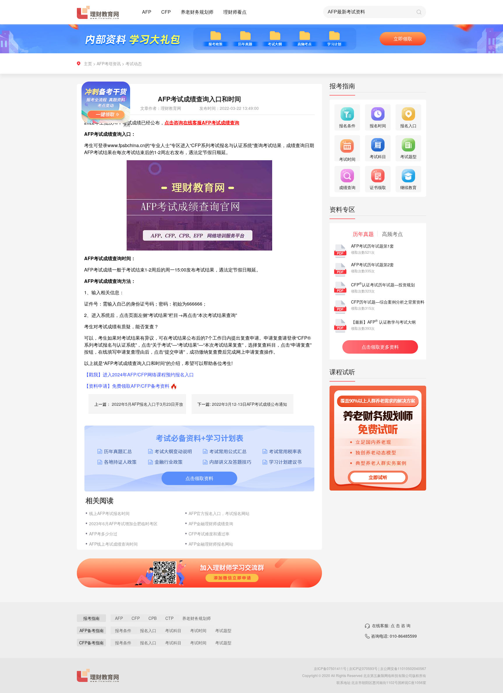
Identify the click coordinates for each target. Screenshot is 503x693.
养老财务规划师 (197, 11)
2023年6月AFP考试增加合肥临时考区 (123, 523)
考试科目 (173, 630)
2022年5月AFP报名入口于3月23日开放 (147, 404)
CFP (166, 11)
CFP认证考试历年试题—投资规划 (383, 285)
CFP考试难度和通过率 (209, 534)
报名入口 (148, 630)
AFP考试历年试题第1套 (372, 246)
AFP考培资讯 (109, 63)
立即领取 (403, 38)
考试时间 (198, 630)
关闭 (139, 137)
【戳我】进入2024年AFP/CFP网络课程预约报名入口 (139, 374)
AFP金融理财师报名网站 (211, 544)
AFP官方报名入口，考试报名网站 (219, 513)
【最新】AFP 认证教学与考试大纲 (383, 322)
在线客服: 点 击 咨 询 (391, 625)
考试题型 (223, 630)
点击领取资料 (199, 478)
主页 (88, 63)
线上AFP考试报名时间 (109, 513)
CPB (152, 618)
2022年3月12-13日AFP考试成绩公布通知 (249, 404)
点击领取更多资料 (380, 346)
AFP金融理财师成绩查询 (211, 523)
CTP (169, 618)
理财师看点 (235, 11)
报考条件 (123, 630)
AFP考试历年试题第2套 (372, 264)
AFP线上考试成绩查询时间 (113, 544)
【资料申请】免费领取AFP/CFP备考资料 (126, 385)
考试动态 (133, 63)
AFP (146, 11)
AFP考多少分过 (103, 534)
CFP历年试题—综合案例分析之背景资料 (387, 302)
